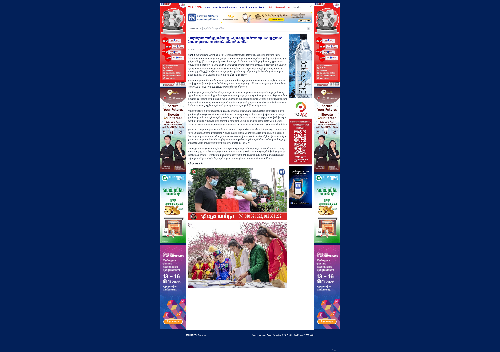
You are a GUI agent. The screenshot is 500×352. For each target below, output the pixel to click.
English (269, 7)
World (225, 7)
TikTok (261, 7)
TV (289, 7)
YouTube (253, 7)
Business (233, 7)
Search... (297, 7)
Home (207, 7)
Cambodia (216, 7)
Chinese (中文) (280, 7)
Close (334, 350)
